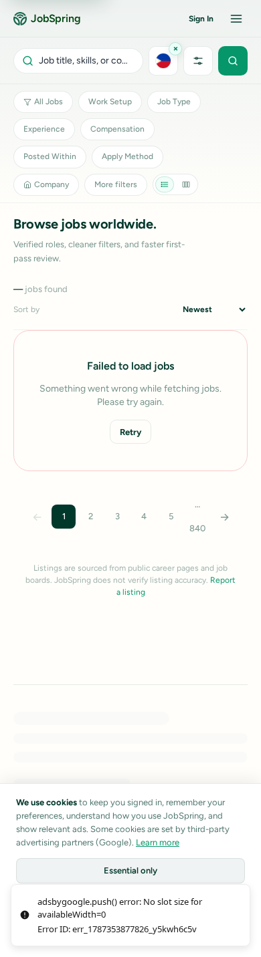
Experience (44, 129)
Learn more (157, 842)
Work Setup (110, 101)
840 (197, 528)
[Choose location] (163, 61)
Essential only (130, 870)
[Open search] (78, 61)
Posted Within (49, 156)
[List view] (164, 184)
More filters (115, 184)
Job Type (174, 101)
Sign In (201, 18)
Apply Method (127, 156)
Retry (130, 432)
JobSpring (56, 18)
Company (51, 184)
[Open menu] (236, 18)
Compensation (117, 129)
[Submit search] (233, 61)
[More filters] (198, 61)
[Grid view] (186, 184)
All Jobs (48, 101)
